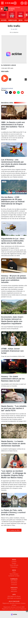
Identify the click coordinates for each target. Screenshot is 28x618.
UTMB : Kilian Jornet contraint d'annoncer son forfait (12, 351)
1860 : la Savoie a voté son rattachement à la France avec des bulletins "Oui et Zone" (13, 125)
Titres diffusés (14, 565)
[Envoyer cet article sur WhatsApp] (18, 93)
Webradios (14, 591)
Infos (20, 20)
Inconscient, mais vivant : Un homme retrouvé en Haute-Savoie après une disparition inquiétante (12, 320)
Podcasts (14, 589)
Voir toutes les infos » (14, 530)
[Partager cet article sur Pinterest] (14, 93)
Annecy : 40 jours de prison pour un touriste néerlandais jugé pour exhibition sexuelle (14, 279)
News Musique (14, 574)
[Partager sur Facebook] (6, 93)
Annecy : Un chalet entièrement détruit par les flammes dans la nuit (13, 378)
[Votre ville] (15, 3)
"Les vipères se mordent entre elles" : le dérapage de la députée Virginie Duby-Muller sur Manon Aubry (13, 474)
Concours (14, 584)
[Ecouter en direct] (25, 3)
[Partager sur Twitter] (10, 93)
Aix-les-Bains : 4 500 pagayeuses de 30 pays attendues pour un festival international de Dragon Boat (12, 201)
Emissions (14, 582)
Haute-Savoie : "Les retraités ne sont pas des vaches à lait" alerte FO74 (13, 408)
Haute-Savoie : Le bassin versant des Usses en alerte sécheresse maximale (13, 443)
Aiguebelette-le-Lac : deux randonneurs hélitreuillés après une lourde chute (12, 241)
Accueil (4, 20)
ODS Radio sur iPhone (14, 596)
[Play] (2, 9)
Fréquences (14, 567)
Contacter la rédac (14, 576)
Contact (14, 561)
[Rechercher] (22, 3)
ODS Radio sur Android (14, 598)
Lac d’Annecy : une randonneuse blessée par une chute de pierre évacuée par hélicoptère (13, 163)
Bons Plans (12, 20)
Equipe (14, 563)
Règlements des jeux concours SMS (14, 607)
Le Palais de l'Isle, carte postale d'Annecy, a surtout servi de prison (13, 512)
